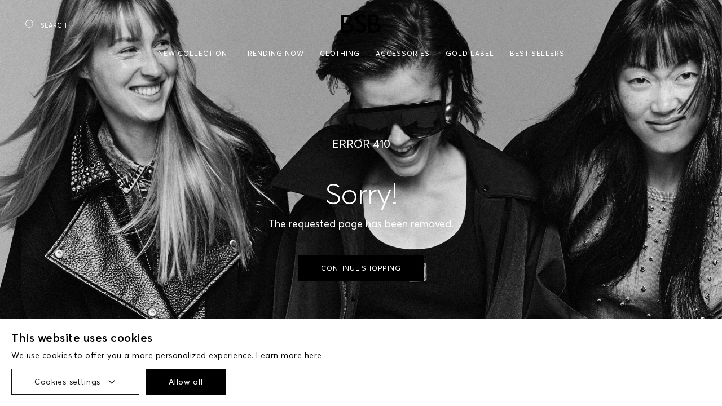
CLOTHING (340, 53)
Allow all (185, 382)
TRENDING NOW (273, 53)
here (313, 355)
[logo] (361, 23)
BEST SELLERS (537, 53)
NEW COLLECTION (192, 53)
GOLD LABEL (470, 53)
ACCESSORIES (403, 53)
